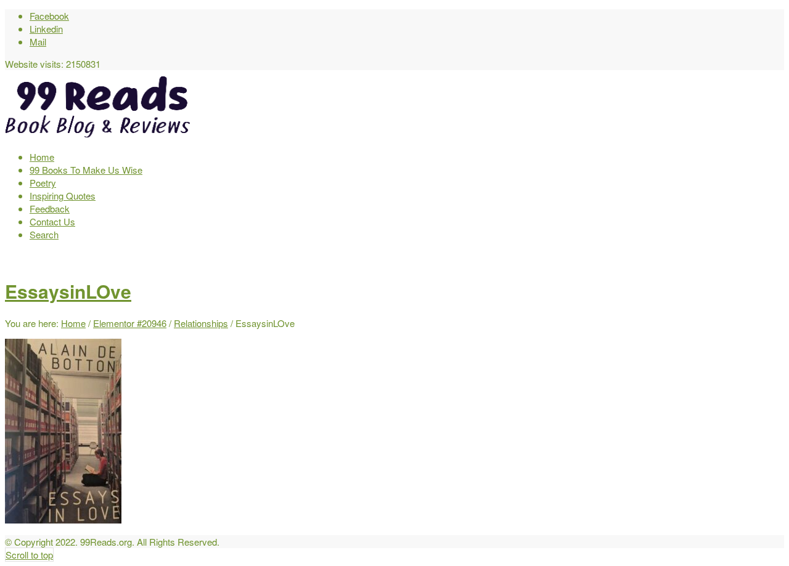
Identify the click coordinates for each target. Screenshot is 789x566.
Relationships (201, 323)
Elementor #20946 (129, 323)
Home (73, 323)
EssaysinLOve (68, 291)
